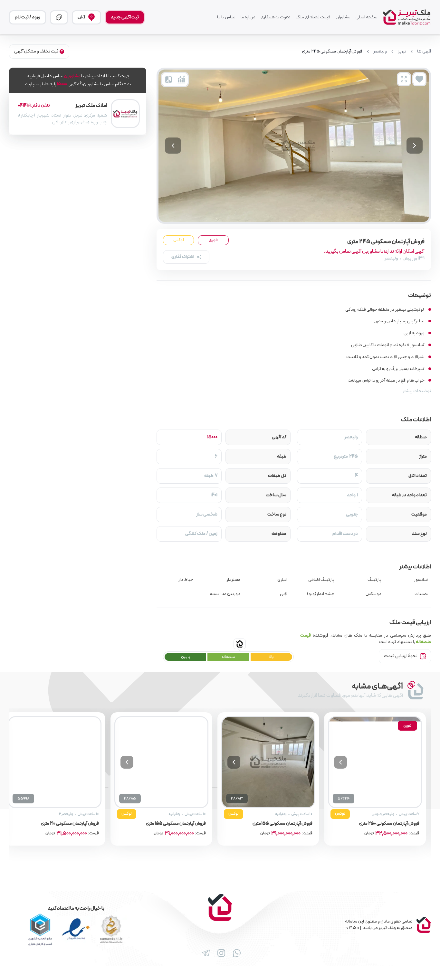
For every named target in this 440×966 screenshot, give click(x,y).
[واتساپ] (235, 953)
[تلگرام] (204, 953)
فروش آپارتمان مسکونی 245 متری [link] (332, 51)
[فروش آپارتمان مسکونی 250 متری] (375, 762)
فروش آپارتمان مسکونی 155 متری (282, 823)
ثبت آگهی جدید (125, 17)
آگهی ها (424, 51)
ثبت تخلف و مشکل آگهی (36, 51)
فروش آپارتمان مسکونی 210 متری (70, 823)
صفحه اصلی (367, 17)
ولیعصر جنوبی (383, 814)
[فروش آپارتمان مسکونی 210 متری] (55, 762)
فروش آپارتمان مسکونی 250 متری (389, 823)
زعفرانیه (281, 814)
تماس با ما (226, 17)
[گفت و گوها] (59, 17)
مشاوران (343, 17)
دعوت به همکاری (276, 17)
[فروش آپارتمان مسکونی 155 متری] (268, 762)
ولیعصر (380, 51)
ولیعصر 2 (66, 814)
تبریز (402, 51)
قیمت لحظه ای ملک (313, 17)
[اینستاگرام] (220, 953)
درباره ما (248, 17)
